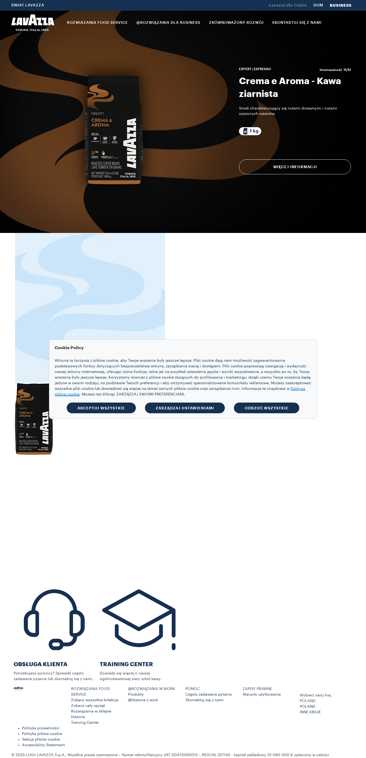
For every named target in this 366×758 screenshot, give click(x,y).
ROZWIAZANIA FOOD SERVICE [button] (97, 23)
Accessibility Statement (43, 745)
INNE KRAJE (310, 712)
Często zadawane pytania (208, 694)
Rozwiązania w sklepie (91, 711)
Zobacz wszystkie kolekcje (94, 700)
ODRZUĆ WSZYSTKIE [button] (267, 408)
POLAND (307, 706)
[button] (97, 691)
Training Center (85, 723)
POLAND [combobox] (307, 701)
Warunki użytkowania (262, 694)
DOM (318, 5)
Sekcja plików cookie (41, 739)
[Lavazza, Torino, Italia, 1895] (32, 22)
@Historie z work (143, 700)
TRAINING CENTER (126, 664)
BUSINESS (341, 5)
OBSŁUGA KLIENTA (41, 664)
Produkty (136, 694)
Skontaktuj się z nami (204, 700)
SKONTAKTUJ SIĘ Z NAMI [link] (297, 23)
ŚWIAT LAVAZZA (27, 5)
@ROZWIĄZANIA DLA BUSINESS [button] (168, 23)
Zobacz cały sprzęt (88, 706)
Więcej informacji (295, 167)
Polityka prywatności (40, 728)
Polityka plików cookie (42, 734)
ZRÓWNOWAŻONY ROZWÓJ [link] (236, 23)
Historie (78, 717)
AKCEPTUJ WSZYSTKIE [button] (101, 408)
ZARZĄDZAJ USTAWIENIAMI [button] (185, 408)
